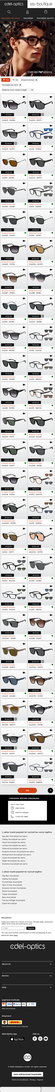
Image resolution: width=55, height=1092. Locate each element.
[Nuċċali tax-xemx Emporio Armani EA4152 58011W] (41, 593)
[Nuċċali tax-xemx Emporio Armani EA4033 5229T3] (14, 132)
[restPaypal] (17, 1004)
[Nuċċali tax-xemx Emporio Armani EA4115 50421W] (41, 334)
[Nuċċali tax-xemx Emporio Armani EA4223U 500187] (14, 621)
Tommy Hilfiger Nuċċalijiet (13, 900)
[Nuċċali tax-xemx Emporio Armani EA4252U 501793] (41, 535)
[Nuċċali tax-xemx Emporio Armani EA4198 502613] (41, 621)
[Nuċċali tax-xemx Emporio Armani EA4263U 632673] (41, 247)
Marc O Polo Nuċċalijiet (12, 885)
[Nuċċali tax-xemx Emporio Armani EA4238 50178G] (14, 478)
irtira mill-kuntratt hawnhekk (27, 1074)
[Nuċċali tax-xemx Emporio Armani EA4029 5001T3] (41, 103)
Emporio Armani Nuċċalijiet (14, 888)
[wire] (31, 1004)
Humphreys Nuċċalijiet (12, 882)
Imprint (40, 1080)
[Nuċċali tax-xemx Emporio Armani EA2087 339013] (14, 276)
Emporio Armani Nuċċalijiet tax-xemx (18, 852)
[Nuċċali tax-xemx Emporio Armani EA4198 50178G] (14, 391)
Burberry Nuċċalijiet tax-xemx (15, 864)
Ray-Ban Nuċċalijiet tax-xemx (14, 836)
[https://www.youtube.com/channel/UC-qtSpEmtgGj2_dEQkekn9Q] (46, 1039)
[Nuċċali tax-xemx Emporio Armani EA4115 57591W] (41, 132)
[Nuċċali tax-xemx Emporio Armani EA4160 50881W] (41, 765)
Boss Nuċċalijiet (9, 897)
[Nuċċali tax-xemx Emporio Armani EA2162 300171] (14, 535)
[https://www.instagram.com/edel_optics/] (40, 1039)
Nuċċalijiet (28, 18)
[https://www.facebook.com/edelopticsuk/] (35, 1039)
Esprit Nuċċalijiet (9, 903)
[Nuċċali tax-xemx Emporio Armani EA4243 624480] (14, 679)
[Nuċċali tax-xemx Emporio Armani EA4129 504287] (41, 420)
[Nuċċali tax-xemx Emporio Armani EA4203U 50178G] (41, 708)
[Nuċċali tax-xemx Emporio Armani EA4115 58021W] (41, 391)
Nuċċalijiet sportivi (45, 18)
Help (4, 987)
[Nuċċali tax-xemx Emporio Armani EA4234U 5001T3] (41, 650)
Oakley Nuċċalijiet (10, 879)
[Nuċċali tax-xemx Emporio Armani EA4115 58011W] (41, 190)
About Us (6, 964)
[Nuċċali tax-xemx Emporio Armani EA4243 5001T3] (41, 161)
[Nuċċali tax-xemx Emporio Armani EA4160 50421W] (14, 593)
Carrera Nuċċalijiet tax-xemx (14, 845)
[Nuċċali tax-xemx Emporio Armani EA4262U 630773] (41, 737)
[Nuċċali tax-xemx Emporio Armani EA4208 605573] (14, 650)
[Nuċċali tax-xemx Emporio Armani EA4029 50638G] (14, 103)
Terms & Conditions (20, 1080)
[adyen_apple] (24, 1004)
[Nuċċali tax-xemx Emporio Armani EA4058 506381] (41, 449)
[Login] (27, 12)
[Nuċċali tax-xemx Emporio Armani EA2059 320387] (14, 190)
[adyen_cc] (4, 1004)
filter (7, 80)
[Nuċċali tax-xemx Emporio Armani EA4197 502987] (41, 564)
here (16, 935)
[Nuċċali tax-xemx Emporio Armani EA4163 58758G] (14, 334)
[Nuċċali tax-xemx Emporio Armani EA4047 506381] (41, 305)
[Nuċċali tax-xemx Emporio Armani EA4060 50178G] (14, 247)
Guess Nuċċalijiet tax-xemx (13, 858)
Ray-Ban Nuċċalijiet (10, 876)
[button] (14, 4)
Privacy (33, 1080)
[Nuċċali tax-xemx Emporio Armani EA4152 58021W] (41, 478)
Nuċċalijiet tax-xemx (10, 18)
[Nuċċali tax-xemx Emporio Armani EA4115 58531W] (41, 362)
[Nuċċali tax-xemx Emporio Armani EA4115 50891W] (41, 506)
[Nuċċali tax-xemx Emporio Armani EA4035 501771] (14, 420)
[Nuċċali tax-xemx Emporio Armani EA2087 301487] (14, 218)
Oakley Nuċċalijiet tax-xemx (14, 839)
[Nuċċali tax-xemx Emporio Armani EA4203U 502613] (41, 679)
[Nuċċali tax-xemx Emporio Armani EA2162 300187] (41, 218)
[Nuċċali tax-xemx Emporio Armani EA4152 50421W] (14, 564)
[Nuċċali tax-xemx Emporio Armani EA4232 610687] (14, 765)
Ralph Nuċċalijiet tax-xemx (13, 861)
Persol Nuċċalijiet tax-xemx (13, 842)
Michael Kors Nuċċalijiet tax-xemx (16, 855)
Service (5, 976)
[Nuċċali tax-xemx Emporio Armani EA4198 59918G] (41, 276)
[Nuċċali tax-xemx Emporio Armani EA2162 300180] (14, 305)
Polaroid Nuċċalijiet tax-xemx (14, 848)
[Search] (9, 12)
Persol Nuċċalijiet (9, 891)
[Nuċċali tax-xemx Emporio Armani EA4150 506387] (14, 362)
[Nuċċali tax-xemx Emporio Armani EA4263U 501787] (14, 506)
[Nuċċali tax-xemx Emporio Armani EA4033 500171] (14, 449)
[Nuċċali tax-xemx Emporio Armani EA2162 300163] (14, 161)
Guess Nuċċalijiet (9, 894)
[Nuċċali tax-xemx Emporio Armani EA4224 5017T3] (14, 737)
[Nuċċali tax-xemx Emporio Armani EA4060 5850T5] (14, 708)
